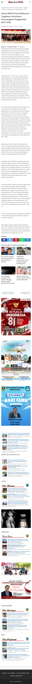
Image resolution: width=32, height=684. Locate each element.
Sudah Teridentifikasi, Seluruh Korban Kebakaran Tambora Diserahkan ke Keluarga (19, 495)
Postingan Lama (25, 293)
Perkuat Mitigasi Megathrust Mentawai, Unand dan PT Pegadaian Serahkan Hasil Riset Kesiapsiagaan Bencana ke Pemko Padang (18, 447)
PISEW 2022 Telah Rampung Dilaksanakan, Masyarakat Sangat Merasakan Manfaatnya (19, 473)
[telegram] (28, 240)
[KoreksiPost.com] (16, 2)
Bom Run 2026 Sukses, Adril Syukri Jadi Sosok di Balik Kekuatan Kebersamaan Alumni (18, 613)
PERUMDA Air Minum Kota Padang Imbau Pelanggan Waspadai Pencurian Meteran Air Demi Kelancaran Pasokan (18, 656)
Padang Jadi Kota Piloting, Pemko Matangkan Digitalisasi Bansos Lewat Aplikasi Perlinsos (19, 434)
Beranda (4, 673)
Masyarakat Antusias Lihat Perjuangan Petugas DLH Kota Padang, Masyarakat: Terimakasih (17, 627)
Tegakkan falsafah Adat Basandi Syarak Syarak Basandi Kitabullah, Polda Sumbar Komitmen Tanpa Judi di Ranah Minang (18, 502)
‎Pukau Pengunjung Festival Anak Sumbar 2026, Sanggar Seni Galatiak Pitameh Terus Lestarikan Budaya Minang (18, 541)
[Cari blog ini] (30, 2)
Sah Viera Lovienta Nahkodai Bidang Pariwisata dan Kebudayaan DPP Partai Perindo (17, 461)
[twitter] (10, 240)
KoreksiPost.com (18, 681)
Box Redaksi (11, 673)
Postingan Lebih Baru (8, 293)
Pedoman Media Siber (16, 676)
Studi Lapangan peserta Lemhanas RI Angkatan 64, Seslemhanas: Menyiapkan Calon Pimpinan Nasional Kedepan (17, 490)
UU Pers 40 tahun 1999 (23, 673)
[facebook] (4, 240)
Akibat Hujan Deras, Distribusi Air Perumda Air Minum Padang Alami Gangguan (18, 649)
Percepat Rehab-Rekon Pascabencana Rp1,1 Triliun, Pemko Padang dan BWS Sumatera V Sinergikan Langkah (18, 441)
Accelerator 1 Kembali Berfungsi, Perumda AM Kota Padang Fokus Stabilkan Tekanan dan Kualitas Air (19, 644)
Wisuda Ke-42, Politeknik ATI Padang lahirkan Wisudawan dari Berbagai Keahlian (19, 552)
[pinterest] (16, 240)
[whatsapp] (22, 240)
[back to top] (28, 680)
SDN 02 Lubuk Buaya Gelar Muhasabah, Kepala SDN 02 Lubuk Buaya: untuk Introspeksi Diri (17, 547)
